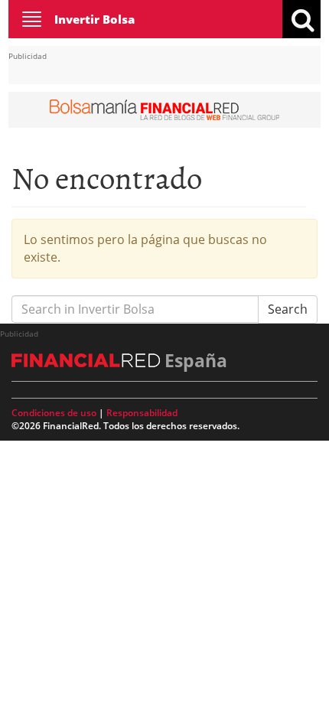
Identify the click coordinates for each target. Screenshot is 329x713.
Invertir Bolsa (94, 19)
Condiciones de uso (53, 412)
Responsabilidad (142, 412)
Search (288, 309)
